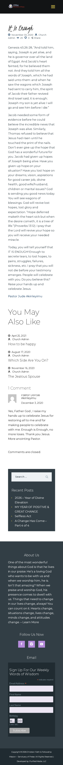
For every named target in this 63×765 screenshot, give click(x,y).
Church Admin (20, 339)
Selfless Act (23, 516)
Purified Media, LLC (37, 761)
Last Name (15, 705)
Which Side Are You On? (28, 360)
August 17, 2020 (21, 352)
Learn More (31, 622)
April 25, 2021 (19, 335)
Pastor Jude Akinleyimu (25, 296)
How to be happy (22, 344)
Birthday (13, 715)
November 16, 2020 (23, 368)
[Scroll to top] (56, 756)
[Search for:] (31, 476)
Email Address (17, 683)
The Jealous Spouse (24, 376)
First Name (15, 694)
